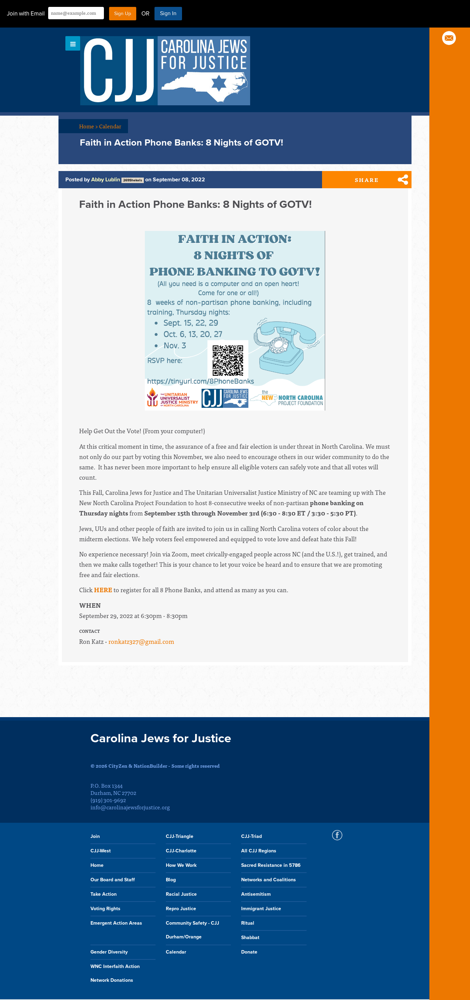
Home (88, 125)
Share (367, 179)
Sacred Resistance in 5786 (271, 865)
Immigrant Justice (261, 909)
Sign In (168, 13)
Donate (249, 952)
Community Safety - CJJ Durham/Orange (192, 930)
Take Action (103, 894)
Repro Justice (181, 909)
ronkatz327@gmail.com (141, 641)
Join (95, 836)
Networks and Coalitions (268, 880)
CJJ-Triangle (179, 836)
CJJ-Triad (251, 836)
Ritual (247, 923)
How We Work (181, 865)
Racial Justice (181, 894)
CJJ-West (100, 851)
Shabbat (250, 937)
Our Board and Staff (112, 880)
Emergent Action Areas (116, 923)
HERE (103, 590)
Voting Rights (105, 909)
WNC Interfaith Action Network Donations (115, 973)
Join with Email (26, 13)
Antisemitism (256, 894)
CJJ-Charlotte (181, 851)
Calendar (110, 125)
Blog (171, 880)
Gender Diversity (109, 952)
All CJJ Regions (258, 851)
